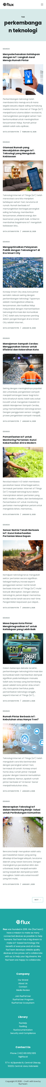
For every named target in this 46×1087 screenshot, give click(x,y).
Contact (23, 986)
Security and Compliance (23, 1033)
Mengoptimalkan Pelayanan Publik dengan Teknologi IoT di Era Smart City (21, 250)
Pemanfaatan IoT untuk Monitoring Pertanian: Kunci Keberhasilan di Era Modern (19, 439)
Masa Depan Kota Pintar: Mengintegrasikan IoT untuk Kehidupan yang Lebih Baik (20, 626)
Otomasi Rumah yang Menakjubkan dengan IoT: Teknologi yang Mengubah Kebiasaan (19, 152)
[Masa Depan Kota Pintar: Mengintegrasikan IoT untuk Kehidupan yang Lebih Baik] (23, 648)
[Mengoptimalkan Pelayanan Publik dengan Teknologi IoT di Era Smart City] (23, 272)
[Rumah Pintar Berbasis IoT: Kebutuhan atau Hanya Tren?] (23, 739)
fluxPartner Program (23, 999)
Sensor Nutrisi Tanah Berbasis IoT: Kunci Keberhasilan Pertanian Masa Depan (21, 533)
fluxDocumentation (23, 1029)
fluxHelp (23, 1023)
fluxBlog (23, 1026)
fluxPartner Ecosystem (23, 1002)
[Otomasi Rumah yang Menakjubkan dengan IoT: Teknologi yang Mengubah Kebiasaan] (23, 175)
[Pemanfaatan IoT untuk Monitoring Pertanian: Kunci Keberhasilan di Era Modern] (23, 462)
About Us (22, 983)
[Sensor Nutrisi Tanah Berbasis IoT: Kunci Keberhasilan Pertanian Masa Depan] (23, 555)
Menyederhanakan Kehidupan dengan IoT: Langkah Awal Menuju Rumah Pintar (21, 57)
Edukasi (6, 49)
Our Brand (23, 979)
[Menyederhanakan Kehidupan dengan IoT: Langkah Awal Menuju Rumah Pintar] (23, 79)
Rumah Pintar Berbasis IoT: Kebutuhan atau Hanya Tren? (21, 718)
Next (36, 900)
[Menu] (42, 4)
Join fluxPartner (23, 996)
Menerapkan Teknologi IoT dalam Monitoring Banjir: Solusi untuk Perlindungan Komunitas (22, 809)
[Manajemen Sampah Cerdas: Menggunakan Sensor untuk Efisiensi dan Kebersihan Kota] (23, 369)
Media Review (23, 990)
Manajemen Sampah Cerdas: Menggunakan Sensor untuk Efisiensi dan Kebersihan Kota (21, 346)
